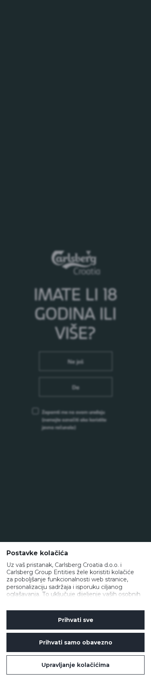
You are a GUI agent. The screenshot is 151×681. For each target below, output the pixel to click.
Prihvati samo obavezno (75, 642)
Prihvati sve (75, 620)
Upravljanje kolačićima (75, 665)
